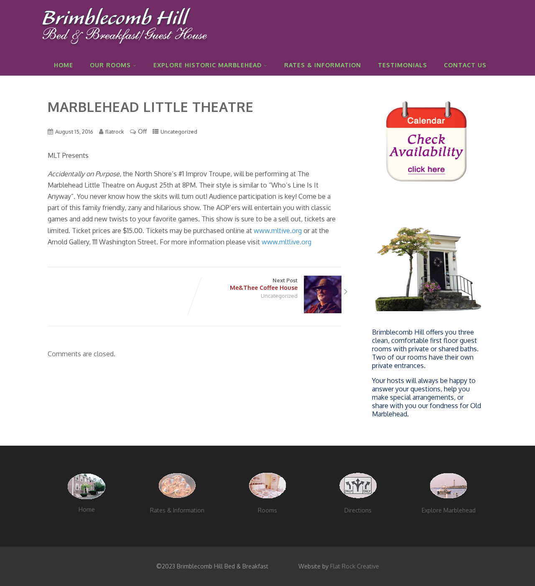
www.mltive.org (278, 230)
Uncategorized (178, 131)
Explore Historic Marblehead (207, 64)
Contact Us (465, 64)
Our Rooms (110, 64)
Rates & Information (322, 64)
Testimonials (402, 64)
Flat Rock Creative (354, 566)
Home (63, 64)
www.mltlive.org (286, 242)
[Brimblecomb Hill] (123, 50)
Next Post (264, 284)
